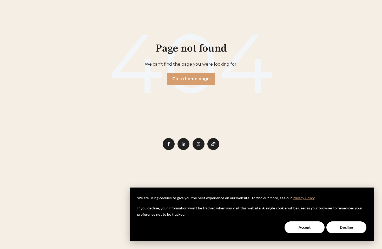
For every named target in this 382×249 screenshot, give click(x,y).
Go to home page (191, 78)
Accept (305, 227)
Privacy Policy (303, 198)
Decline (346, 227)
